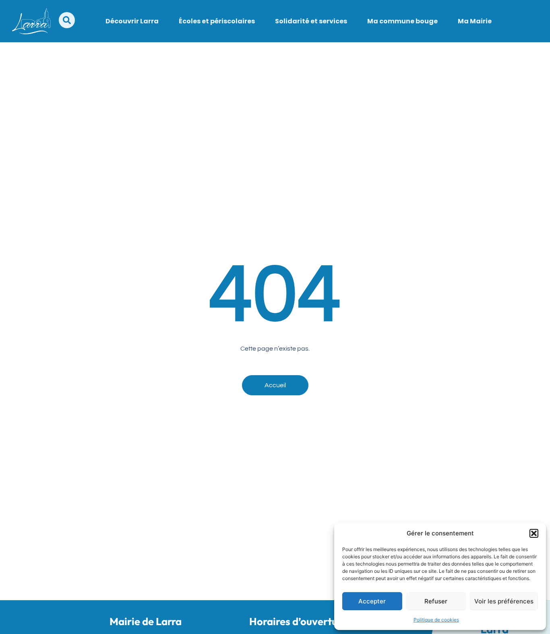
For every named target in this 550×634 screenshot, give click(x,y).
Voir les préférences (503, 601)
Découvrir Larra (132, 21)
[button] (534, 533)
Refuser (435, 601)
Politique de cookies (436, 620)
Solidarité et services (311, 21)
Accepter (372, 601)
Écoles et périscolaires (217, 21)
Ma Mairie (475, 21)
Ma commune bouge (402, 21)
